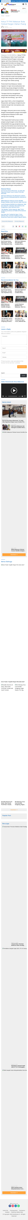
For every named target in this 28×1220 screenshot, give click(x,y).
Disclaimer (22, 1210)
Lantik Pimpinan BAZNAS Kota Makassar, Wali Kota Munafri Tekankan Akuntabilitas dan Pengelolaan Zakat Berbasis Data (13, 206)
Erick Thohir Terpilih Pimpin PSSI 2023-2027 (12, 681)
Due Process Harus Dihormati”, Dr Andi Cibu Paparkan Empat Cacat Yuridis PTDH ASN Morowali (13, 192)
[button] (14, 390)
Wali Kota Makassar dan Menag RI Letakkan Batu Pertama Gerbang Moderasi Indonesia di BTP (13, 197)
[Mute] (22, 396)
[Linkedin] (15, 1206)
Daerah (3, 19)
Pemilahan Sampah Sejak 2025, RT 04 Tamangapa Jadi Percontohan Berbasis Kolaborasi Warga (18, 1066)
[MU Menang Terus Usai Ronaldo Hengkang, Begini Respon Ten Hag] (21, 742)
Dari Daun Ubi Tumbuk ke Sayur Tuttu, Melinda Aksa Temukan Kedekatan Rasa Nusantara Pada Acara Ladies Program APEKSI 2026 (13, 216)
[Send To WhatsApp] (25, 226)
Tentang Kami (14, 1210)
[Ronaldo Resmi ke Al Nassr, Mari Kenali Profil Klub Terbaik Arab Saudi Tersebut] (7, 742)
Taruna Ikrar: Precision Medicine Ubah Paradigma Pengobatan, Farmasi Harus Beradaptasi (18, 944)
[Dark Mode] (23, 4)
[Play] (3, 396)
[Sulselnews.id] (10, 4)
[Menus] (2, 4)
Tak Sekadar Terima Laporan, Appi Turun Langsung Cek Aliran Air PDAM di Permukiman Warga (13, 211)
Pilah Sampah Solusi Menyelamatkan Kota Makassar (17, 1188)
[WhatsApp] (18, 1206)
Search (3, 373)
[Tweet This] (16, 226)
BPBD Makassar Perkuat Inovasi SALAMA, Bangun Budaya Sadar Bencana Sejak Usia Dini (14, 201)
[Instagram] (13, 1206)
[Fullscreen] (25, 396)
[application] (14, 390)
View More (13, 554)
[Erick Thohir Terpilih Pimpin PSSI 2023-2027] (14, 622)
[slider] (12, 396)
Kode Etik (5, 1210)
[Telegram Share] (22, 226)
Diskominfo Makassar (7, 221)
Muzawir (6, 26)
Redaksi (7, 1212)
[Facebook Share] (13, 226)
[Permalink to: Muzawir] (2, 27)
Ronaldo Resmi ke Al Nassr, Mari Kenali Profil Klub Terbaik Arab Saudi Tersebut (6, 803)
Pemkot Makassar (19, 221)
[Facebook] (10, 1206)
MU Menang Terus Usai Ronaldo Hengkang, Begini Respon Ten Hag (20, 803)
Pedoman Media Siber (17, 1212)
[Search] (26, 4)
